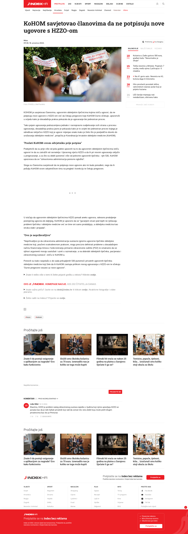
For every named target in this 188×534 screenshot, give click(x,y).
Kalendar (117, 10)
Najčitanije (47, 10)
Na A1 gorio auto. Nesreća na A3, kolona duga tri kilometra (148, 77)
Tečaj (120, 491)
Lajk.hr (96, 499)
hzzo (27, 317)
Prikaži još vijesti (145, 105)
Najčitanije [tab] (146, 48)
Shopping (74, 491)
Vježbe (96, 502)
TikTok (147, 502)
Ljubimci (74, 499)
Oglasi (109, 4)
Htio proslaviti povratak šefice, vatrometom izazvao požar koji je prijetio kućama (147, 87)
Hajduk (50, 499)
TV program (122, 495)
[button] (27, 344)
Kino (119, 499)
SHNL (49, 502)
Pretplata (59, 4)
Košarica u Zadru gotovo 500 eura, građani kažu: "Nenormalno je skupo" (147, 58)
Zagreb (82, 10)
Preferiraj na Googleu (154, 42)
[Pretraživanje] (162, 4)
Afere (125, 10)
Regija (74, 10)
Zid (69, 4)
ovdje (84, 289)
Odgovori (97, 506)
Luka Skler (34, 404)
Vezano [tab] (158, 48)
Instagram (149, 499)
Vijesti (78, 4)
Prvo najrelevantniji (47, 399)
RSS (119, 506)
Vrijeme (120, 502)
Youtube (148, 495)
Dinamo (50, 495)
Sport (88, 4)
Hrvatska (58, 10)
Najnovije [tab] (133, 48)
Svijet (66, 10)
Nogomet (50, 491)
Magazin (75, 487)
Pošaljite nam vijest (148, 506)
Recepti (97, 495)
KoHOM (39, 317)
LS (26, 405)
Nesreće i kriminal (94, 10)
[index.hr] (37, 4)
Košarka (50, 506)
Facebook (148, 491)
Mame (73, 506)
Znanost (107, 10)
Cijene (119, 4)
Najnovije (36, 10)
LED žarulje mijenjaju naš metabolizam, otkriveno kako (145, 96)
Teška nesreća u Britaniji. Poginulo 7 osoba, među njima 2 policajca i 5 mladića (148, 68)
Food (72, 502)
